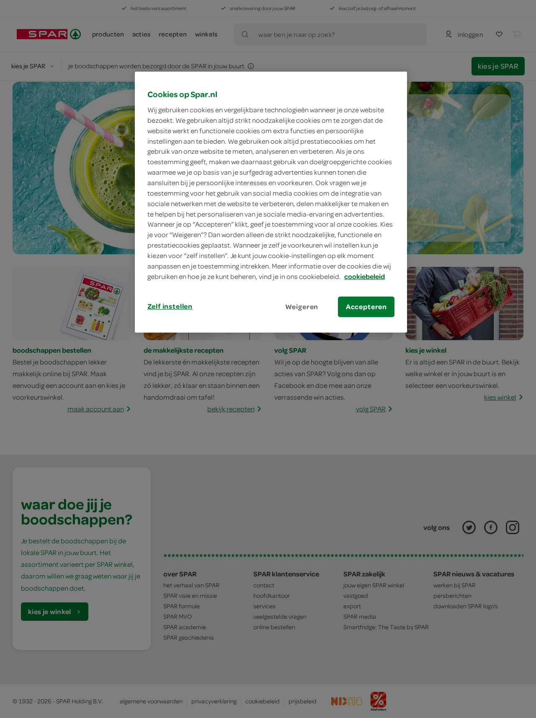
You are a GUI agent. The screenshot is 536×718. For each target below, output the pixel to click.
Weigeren (302, 306)
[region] (271, 202)
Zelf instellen (170, 306)
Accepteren (366, 306)
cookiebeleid (364, 276)
